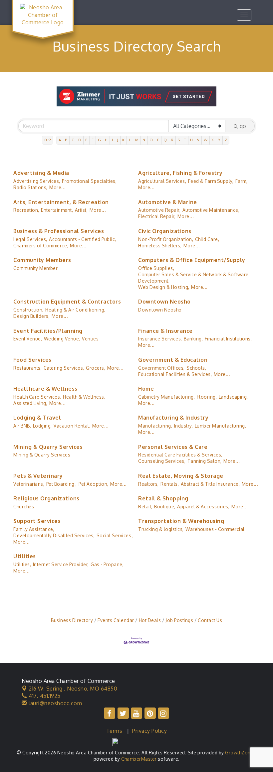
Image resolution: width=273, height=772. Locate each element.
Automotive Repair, (159, 210)
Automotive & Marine (167, 202)
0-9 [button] (47, 139)
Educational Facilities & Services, (175, 374)
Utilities (24, 556)
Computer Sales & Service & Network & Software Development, (193, 278)
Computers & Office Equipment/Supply (191, 260)
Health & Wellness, (84, 397)
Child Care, (207, 239)
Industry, (183, 426)
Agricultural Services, (162, 181)
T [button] (185, 139)
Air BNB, (22, 426)
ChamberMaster (139, 759)
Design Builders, (31, 316)
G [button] (99, 139)
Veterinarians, (28, 484)
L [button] (130, 139)
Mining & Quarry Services (48, 447)
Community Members (42, 260)
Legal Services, (30, 239)
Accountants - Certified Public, (82, 239)
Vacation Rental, (72, 426)
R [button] (172, 139)
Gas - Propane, (107, 564)
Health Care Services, (37, 397)
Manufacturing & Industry (173, 417)
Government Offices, (161, 368)
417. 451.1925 (44, 696)
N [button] (143, 139)
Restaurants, (27, 368)
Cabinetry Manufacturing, (166, 397)
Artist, (81, 210)
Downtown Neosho (164, 301)
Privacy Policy (149, 730)
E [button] (86, 139)
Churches (23, 506)
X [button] (212, 139)
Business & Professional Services (58, 231)
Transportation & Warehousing (181, 521)
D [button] (80, 139)
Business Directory (72, 620)
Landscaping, (233, 397)
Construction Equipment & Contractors (67, 301)
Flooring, (207, 397)
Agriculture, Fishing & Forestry (180, 173)
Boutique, (164, 506)
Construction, (28, 310)
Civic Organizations (164, 231)
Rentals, (169, 484)
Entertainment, (57, 210)
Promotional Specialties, (89, 181)
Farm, (241, 181)
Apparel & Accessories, (203, 506)
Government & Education (172, 359)
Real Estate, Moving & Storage (180, 475)
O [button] (151, 139)
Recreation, (26, 210)
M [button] (137, 139)
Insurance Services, (160, 338)
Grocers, (95, 368)
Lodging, (42, 426)
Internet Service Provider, (61, 564)
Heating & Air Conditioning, (75, 310)
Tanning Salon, (204, 461)
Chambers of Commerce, (40, 245)
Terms (114, 730)
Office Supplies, (156, 268)
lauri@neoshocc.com (54, 703)
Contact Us (210, 620)
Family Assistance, (33, 529)
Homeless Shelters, (159, 245)
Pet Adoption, (94, 484)
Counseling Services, (161, 461)
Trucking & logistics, (161, 529)
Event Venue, (27, 338)
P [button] (158, 139)
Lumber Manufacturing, (220, 426)
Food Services (32, 359)
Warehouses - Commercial (215, 529)
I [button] (112, 139)
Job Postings (179, 620)
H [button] (106, 139)
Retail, (145, 506)
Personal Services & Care (172, 447)
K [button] (123, 139)
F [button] (93, 139)
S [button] (179, 139)
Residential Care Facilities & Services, (180, 454)
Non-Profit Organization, (165, 239)
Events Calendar (116, 620)
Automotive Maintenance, (211, 210)
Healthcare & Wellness (45, 388)
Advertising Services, (36, 181)
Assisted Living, (30, 403)
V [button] (198, 139)
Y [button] (219, 139)
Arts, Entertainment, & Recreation (61, 202)
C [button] (73, 139)
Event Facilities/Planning (48, 330)
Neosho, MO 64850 (73, 688)
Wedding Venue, (62, 338)
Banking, (193, 338)
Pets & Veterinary (38, 475)
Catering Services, (64, 368)
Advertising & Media (41, 173)
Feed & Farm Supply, (211, 181)
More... (57, 187)
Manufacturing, (155, 426)
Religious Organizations (46, 498)
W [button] (206, 139)
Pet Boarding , (61, 484)
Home (146, 388)
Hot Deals (150, 620)
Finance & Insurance (165, 330)
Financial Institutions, (228, 338)
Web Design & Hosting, (163, 287)
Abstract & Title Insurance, (210, 484)
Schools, (196, 368)
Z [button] (226, 139)
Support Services (37, 521)
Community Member (35, 268)
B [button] (66, 139)
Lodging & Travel (37, 417)
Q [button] (165, 139)
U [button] (191, 139)
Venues (90, 338)
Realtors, (148, 484)
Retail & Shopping (163, 498)
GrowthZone (239, 752)
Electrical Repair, (156, 216)
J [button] (118, 139)
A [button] (60, 139)
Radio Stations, (30, 187)
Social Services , (115, 535)
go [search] (243, 126)
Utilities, (22, 564)
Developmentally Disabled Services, (54, 535)
